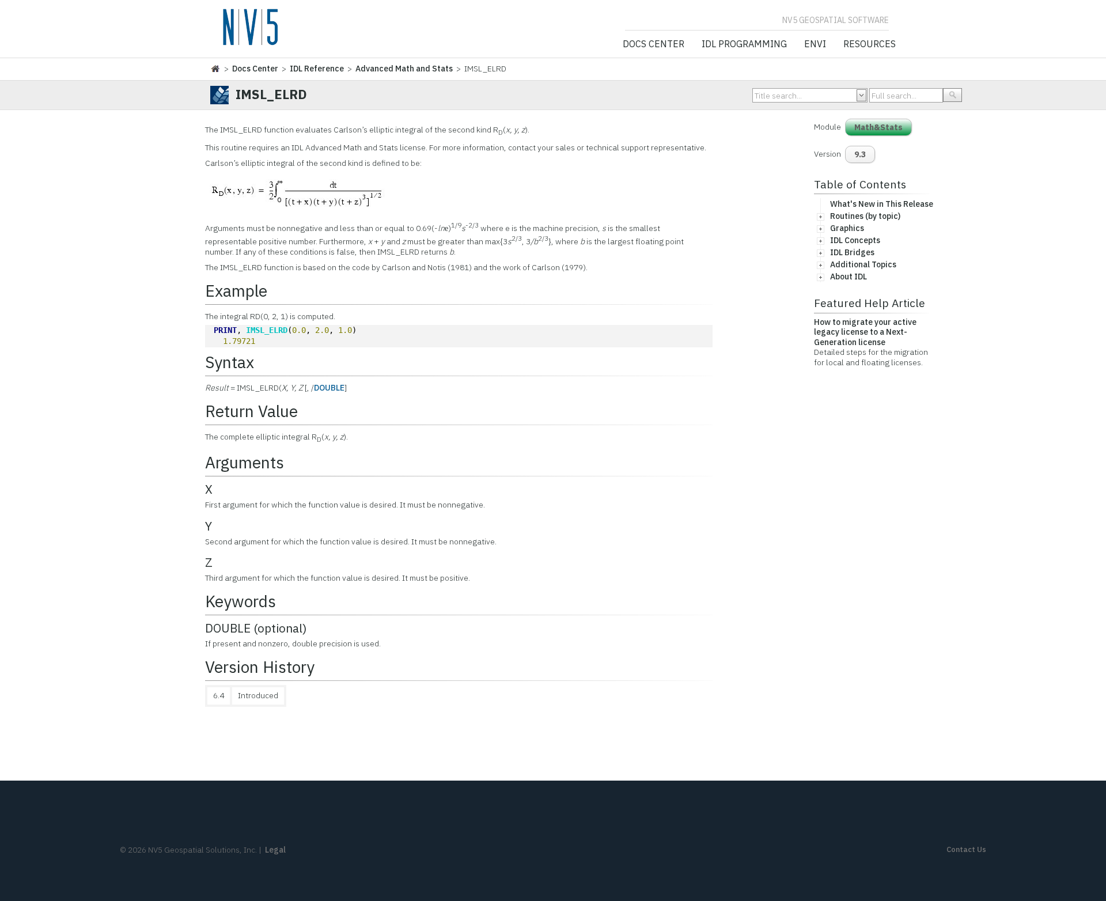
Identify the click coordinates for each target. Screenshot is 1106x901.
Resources (869, 44)
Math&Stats (878, 127)
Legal (275, 850)
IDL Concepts (855, 240)
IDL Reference (317, 68)
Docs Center (653, 44)
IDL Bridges (852, 252)
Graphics (847, 228)
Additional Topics (863, 264)
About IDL (848, 276)
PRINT (225, 330)
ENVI (815, 44)
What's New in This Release (881, 204)
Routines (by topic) (865, 216)
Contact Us (966, 849)
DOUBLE (329, 388)
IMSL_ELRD (266, 330)
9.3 (860, 154)
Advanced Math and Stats (404, 68)
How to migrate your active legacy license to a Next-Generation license (865, 332)
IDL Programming (744, 44)
